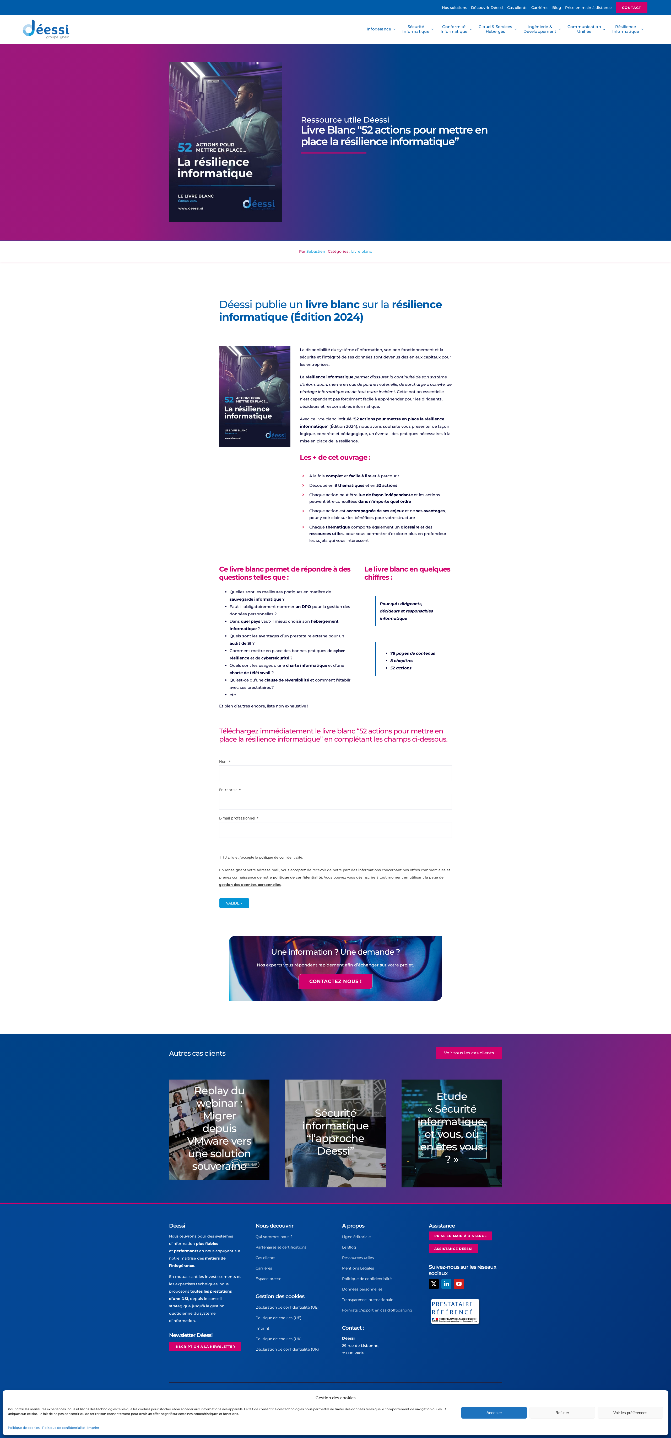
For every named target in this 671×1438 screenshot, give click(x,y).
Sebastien (315, 251)
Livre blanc (361, 251)
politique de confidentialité (297, 877)
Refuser (562, 1412)
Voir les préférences (630, 1412)
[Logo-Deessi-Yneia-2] (47, 21)
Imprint (93, 1428)
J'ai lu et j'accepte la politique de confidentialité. (264, 857)
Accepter (494, 1412)
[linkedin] (446, 1284)
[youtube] (459, 1284)
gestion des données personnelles (250, 884)
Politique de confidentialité (63, 1428)
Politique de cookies (24, 1428)
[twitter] (434, 1284)
